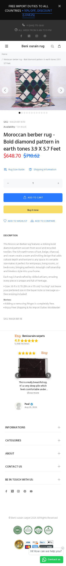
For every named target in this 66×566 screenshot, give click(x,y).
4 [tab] (27, 113)
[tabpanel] (33, 88)
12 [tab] (47, 113)
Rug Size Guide (16, 170)
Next (61, 90)
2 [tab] (22, 113)
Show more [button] (33, 393)
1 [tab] (19, 113)
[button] (18, 375)
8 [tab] (37, 113)
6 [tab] (32, 113)
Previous (5, 90)
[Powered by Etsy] (44, 353)
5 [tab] (29, 113)
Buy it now (33, 210)
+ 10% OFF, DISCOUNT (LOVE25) (37, 13)
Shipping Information (45, 170)
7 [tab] (34, 113)
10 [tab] (42, 113)
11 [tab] (44, 113)
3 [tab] (24, 113)
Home (4, 54)
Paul (27, 404)
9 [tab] (39, 113)
